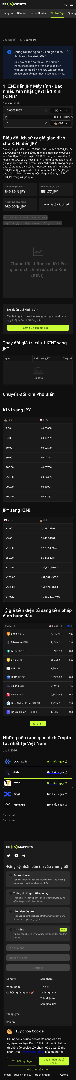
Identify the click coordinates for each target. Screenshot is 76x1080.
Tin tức (44, 986)
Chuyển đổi (9, 39)
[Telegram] (24, 855)
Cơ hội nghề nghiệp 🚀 (20, 992)
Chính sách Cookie (32, 1052)
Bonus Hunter (38, 13)
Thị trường (57, 13)
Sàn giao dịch (48, 1003)
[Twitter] (8, 855)
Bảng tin (8, 13)
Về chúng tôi (13, 986)
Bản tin (21, 13)
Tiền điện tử (47, 998)
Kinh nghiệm (48, 992)
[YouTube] (16, 855)
